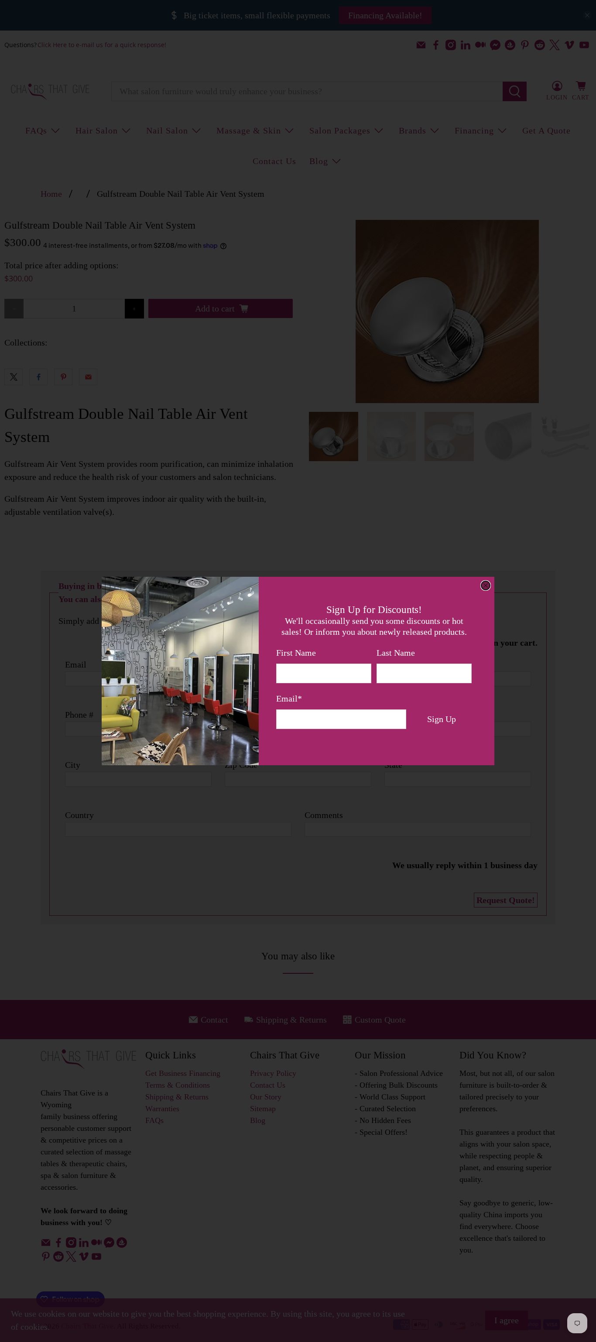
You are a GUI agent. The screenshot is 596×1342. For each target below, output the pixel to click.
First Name (296, 652)
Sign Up (441, 719)
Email (289, 698)
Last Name (396, 652)
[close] (485, 585)
